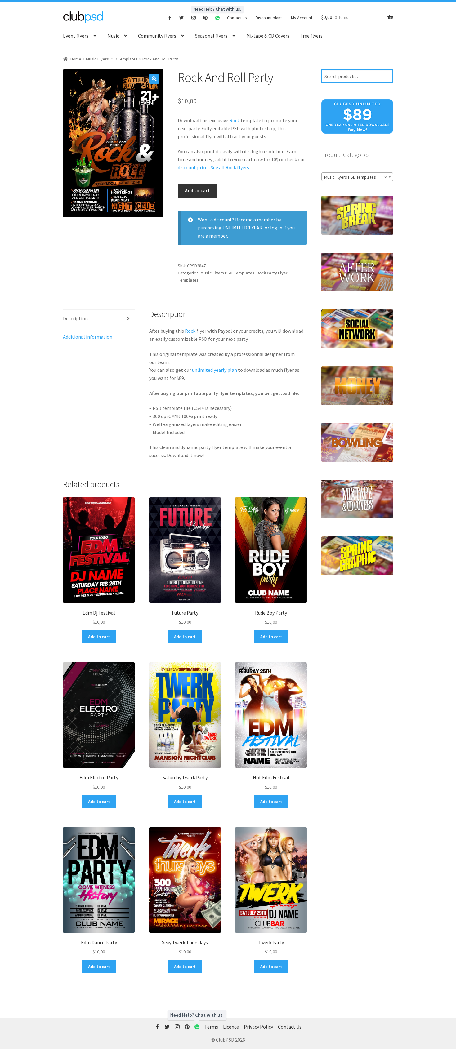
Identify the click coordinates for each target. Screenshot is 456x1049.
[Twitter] (182, 17)
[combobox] (357, 176)
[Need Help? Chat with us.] (196, 1027)
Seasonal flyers (211, 36)
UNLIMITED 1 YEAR (242, 227)
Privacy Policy (258, 1027)
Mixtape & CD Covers (267, 36)
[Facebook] (170, 17)
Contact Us (290, 1027)
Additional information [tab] (87, 337)
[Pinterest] (205, 17)
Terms (211, 1027)
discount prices (194, 167)
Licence (231, 1027)
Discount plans (269, 17)
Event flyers (75, 36)
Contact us (237, 17)
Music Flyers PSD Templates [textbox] (355, 177)
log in (276, 227)
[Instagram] (194, 17)
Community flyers (157, 36)
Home (75, 59)
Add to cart (197, 190)
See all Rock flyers (230, 167)
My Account (301, 17)
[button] (154, 79)
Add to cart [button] (99, 636)
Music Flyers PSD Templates (112, 59)
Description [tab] (75, 318)
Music (113, 36)
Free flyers (311, 36)
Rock (234, 120)
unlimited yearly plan (214, 370)
